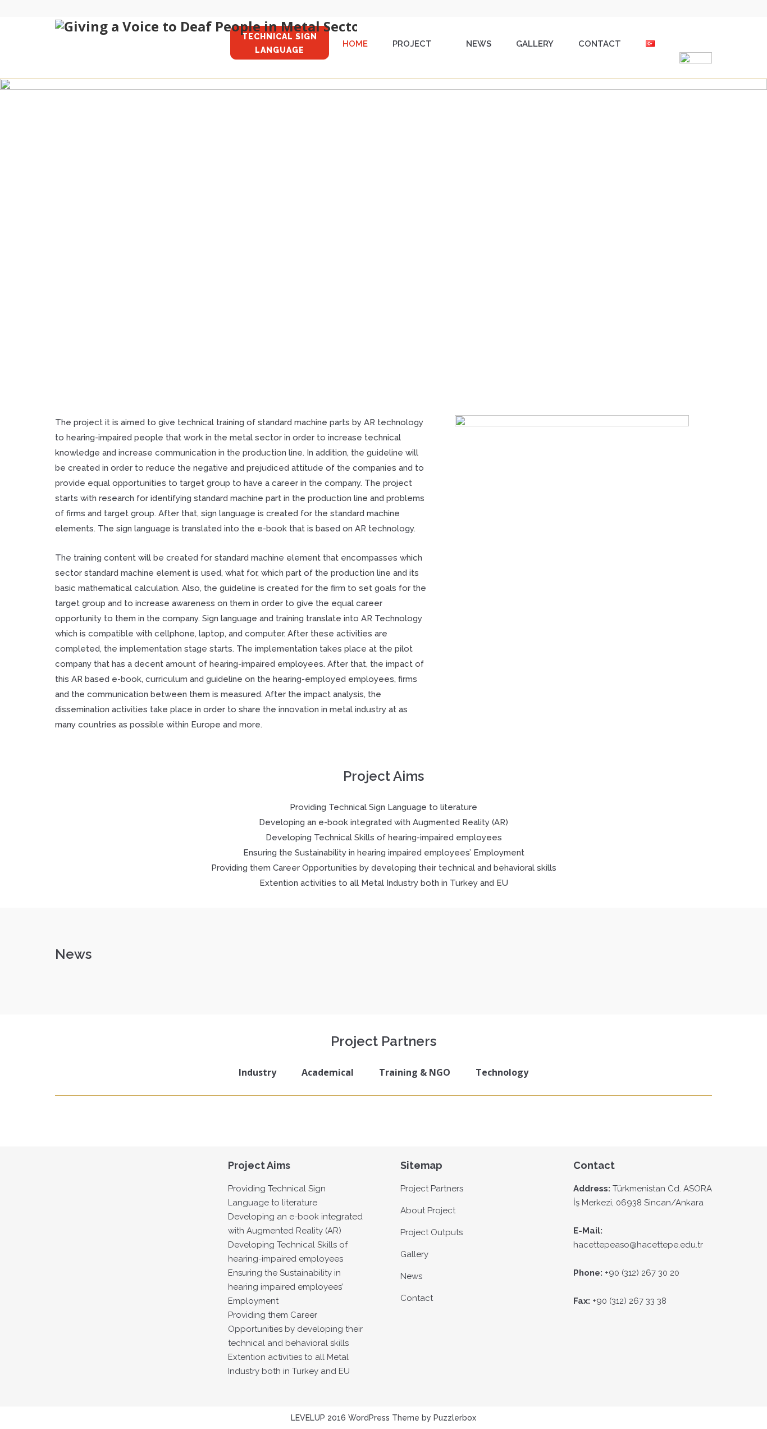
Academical (328, 1072)
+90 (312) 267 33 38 (629, 1301)
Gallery (414, 1254)
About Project (427, 1210)
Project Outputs (431, 1232)
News (411, 1276)
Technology (502, 1072)
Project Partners (431, 1189)
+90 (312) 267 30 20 (642, 1273)
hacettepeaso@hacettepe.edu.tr (638, 1245)
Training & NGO (414, 1072)
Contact (416, 1298)
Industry (257, 1072)
